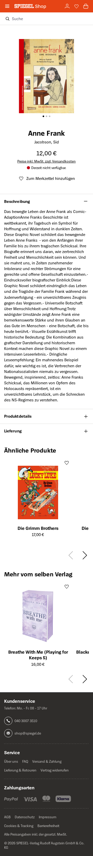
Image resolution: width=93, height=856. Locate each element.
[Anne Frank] (46, 69)
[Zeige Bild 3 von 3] (49, 116)
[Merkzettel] (76, 6)
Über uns (11, 761)
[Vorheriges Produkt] (71, 555)
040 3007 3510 (25, 721)
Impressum (47, 817)
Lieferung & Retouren (20, 770)
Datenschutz (25, 817)
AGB (7, 817)
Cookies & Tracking (18, 825)
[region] (46, 71)
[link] (67, 6)
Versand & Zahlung (46, 761)
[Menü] (7, 6)
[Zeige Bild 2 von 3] (46, 116)
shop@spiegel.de (27, 733)
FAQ (25, 761)
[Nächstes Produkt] (84, 555)
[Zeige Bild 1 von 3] (43, 116)
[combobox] (50, 19)
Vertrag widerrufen (55, 770)
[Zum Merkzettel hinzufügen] (67, 463)
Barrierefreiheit (48, 825)
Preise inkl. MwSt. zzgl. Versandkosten (46, 161)
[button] (46, 201)
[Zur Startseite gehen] (30, 6)
